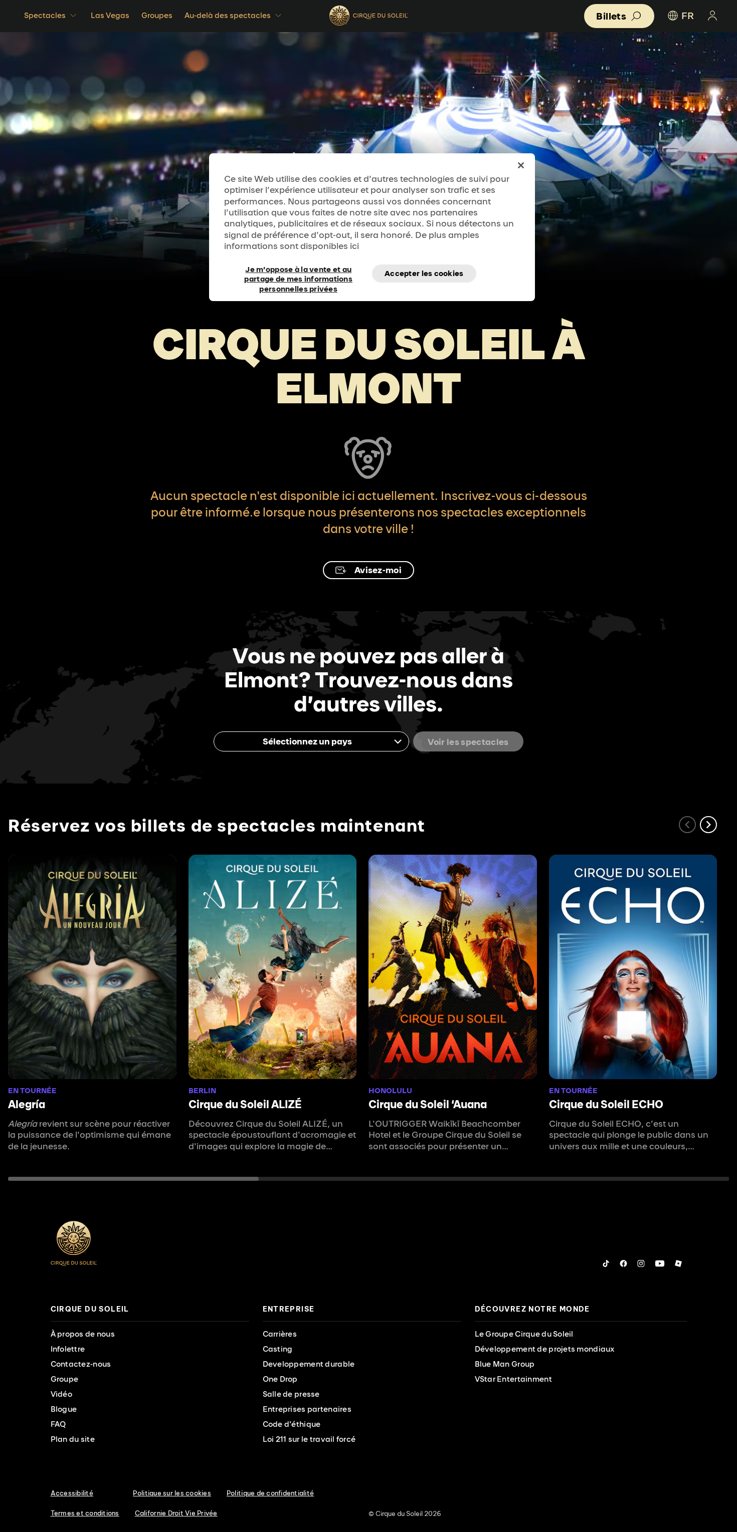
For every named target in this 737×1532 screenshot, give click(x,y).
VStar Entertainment (513, 1379)
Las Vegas (110, 15)
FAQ (58, 1424)
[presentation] (150, 1309)
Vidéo (61, 1394)
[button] (708, 824)
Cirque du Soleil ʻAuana (427, 1104)
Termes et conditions (85, 1513)
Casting (278, 1349)
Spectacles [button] (45, 15)
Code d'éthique (292, 1424)
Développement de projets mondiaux (545, 1349)
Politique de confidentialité (270, 1493)
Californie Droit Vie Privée (176, 1513)
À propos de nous (83, 1334)
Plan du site (73, 1439)
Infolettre (68, 1349)
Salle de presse (291, 1394)
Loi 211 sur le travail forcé (309, 1439)
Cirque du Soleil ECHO (606, 1104)
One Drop (280, 1379)
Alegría (26, 1104)
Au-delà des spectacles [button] (228, 15)
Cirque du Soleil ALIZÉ (245, 1104)
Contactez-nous (81, 1364)
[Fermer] (521, 165)
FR (687, 16)
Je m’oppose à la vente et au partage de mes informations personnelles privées (298, 274)
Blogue (64, 1409)
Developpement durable (309, 1364)
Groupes (156, 15)
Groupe (65, 1379)
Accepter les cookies (424, 273)
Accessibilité (72, 1493)
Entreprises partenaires (307, 1409)
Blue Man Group (505, 1364)
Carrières (280, 1334)
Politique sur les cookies (172, 1493)
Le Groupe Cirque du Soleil (524, 1334)
